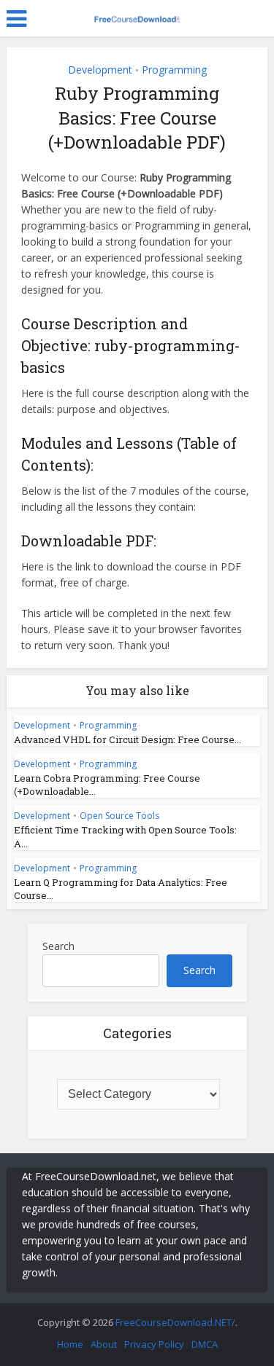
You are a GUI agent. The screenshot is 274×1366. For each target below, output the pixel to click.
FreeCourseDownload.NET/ (175, 1322)
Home (70, 1344)
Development (100, 69)
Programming (174, 69)
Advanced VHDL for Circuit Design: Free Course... (127, 739)
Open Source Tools (119, 815)
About (104, 1344)
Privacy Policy (154, 1344)
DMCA (204, 1344)
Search (58, 946)
